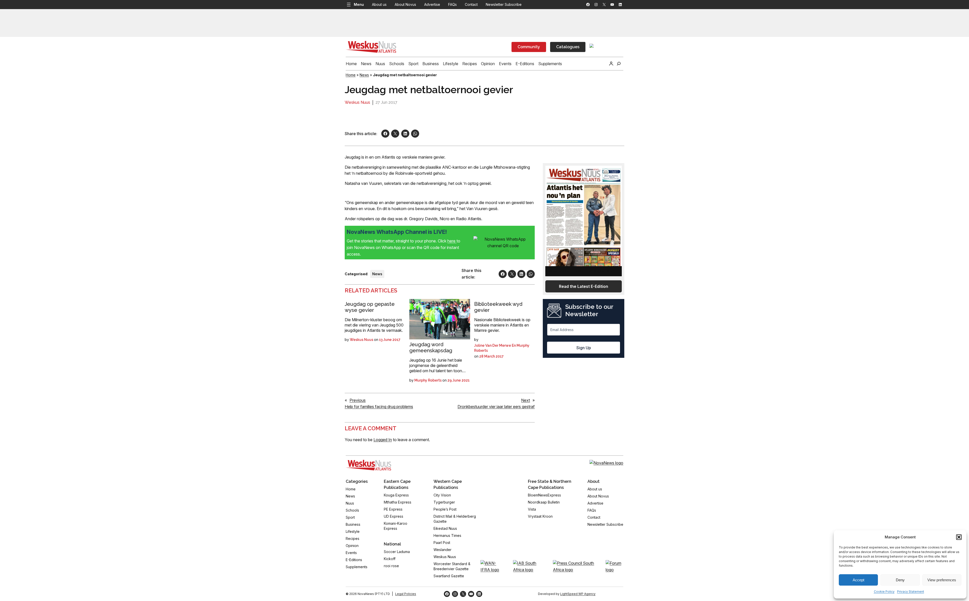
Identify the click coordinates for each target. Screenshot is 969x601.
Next (525, 400)
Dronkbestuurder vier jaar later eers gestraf (496, 406)
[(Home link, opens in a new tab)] (368, 465)
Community (529, 46)
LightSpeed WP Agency (578, 594)
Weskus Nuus (357, 102)
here (451, 240)
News (364, 75)
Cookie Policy (884, 591)
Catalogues (567, 46)
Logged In (382, 439)
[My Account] (611, 64)
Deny (900, 580)
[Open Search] (618, 63)
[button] (958, 537)
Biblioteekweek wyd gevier (498, 307)
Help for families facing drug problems (379, 406)
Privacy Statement (910, 591)
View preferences (941, 580)
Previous (357, 400)
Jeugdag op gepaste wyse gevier (370, 307)
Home (351, 75)
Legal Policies (405, 594)
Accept (858, 580)
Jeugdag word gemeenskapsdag (430, 347)
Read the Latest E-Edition (583, 286)
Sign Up (583, 347)
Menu (359, 4)
